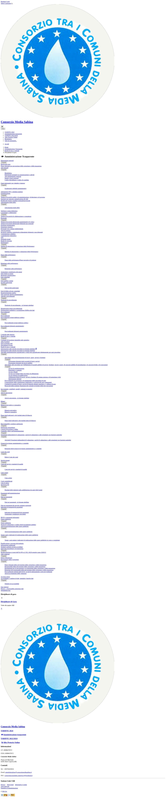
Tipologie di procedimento (9, 300)
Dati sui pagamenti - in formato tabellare (17, 502)
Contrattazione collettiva (8, 234)
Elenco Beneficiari (6, 558)
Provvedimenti (5, 312)
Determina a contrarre (15, 370)
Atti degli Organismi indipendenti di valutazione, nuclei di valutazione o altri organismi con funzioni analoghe (38, 440)
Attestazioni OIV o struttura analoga (12, 192)
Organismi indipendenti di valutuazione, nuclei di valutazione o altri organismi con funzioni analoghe (31, 435)
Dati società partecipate (12, 288)
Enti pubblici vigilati (7, 281)
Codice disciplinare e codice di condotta (17, 180)
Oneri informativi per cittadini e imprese (13, 183)
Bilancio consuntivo (11, 412)
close (3, 128)
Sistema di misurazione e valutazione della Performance (17, 246)
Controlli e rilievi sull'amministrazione (12, 431)
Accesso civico (5, 577)
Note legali (10, 785)
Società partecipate (6, 282)
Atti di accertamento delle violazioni (15, 573)
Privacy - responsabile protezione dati (12, 589)
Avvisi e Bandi (12, 372)
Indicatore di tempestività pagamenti (12, 507)
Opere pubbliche (6, 519)
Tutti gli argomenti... (11, 141)
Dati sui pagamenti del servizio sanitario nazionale (16, 505)
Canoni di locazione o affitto (9, 429)
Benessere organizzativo (8, 275)
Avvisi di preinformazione (16, 368)
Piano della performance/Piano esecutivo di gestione (20, 260)
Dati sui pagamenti (6, 497)
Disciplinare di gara (7, 345)
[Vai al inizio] (1, 609)
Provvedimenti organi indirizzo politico (12, 317)
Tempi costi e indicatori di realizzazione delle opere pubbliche (19, 535)
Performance (4, 242)
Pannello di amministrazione (9, 788)
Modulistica (8, 173)
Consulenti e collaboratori (8, 212)
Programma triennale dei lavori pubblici (20, 363)
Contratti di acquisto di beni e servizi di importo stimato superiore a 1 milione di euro (30, 384)
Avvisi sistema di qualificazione (18, 375)
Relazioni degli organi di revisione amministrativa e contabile (23, 448)
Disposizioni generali (7, 160)
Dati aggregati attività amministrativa (12, 294)
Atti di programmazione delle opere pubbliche (15, 526)
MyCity (4, 791)
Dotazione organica (7, 227)
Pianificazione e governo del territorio (12, 543)
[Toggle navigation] (2, 127)
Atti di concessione (6, 393)
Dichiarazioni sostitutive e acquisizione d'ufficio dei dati (17, 310)
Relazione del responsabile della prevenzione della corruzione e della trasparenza (29, 570)
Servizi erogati (5, 460)
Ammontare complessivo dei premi (11, 272)
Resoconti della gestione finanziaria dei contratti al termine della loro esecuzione (29, 386)
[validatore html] (4, 796)
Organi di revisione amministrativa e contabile (15, 443)
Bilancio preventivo (11, 410)
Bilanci (3, 401)
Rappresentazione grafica (8, 293)
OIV (2, 237)
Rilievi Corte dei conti (11, 457)
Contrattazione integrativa (8, 236)
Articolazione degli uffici (8, 202)
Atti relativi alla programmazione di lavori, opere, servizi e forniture (25, 357)
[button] (9, 132)
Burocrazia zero (5, 164)
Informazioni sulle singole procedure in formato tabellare (18, 350)
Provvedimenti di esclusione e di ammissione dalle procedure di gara (25, 380)
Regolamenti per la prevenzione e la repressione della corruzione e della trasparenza (30, 568)
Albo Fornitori (5, 342)
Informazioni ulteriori (14, 379)
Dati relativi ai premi (7, 273)
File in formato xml (6, 343)
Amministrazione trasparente (14, 735)
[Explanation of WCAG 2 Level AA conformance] (11, 796)
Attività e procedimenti (8, 296)
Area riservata (5, 786)
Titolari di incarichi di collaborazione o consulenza (16, 216)
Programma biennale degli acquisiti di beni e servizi (24, 361)
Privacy (3, 785)
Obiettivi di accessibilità (12, 584)
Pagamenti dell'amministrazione (10, 493)
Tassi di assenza (5, 230)
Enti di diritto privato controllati (10, 291)
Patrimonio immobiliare (8, 427)
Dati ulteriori (4, 587)
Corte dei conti (5, 452)
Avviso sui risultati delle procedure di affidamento (23, 374)
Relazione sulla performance (9, 263)
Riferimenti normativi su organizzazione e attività (19, 175)
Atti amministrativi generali (13, 176)
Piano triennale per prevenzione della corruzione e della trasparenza (21, 166)
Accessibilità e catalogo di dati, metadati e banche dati (17, 578)
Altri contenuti (5, 554)
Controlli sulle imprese (7, 334)
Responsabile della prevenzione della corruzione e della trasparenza (25, 566)
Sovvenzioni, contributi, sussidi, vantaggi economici (16, 389)
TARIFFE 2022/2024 (9, 739)
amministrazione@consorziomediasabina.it (18, 772)
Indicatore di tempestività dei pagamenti (17, 512)
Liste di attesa (5, 483)
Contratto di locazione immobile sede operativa (15, 340)
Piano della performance (8, 255)
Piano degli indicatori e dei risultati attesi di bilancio (16, 415)
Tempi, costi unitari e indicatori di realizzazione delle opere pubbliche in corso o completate (32, 540)
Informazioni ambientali (8, 545)
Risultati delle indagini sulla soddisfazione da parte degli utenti (23, 490)
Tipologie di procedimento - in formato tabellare (19, 305)
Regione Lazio (5, 1)
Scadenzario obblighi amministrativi (15, 188)
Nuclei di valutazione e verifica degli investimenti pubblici (18, 524)
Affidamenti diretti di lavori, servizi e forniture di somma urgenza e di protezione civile (34, 377)
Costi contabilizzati (6, 481)
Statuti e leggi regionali (12, 178)
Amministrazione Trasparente (13, 149)
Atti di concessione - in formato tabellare (17, 398)
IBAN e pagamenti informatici (10, 517)
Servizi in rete (5, 485)
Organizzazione (5, 193)
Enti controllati (5, 277)
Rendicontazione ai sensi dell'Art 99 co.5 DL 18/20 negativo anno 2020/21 (23, 552)
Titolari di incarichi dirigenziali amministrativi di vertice (17, 222)
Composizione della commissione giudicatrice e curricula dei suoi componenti (28, 382)
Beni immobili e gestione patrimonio (12, 424)
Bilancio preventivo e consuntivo (11, 405)
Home (6, 147)
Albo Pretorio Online (11, 742)
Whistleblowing (5, 590)
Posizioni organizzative (8, 225)
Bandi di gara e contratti (12, 151)
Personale (4, 218)
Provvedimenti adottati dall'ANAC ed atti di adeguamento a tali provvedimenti (28, 572)
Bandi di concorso (6, 241)
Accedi (7, 144)
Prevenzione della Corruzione (10, 559)
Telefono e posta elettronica (9, 211)
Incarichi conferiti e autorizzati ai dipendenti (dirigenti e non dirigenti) (22, 232)
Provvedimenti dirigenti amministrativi (12, 326)
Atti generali (4, 168)
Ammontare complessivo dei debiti (15, 514)
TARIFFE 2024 (7, 731)
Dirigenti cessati (5, 239)
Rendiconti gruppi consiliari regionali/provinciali (15, 201)
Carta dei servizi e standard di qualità (12, 464)
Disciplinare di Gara (9, 602)
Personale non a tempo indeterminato (12, 229)
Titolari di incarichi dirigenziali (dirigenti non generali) (17, 223)
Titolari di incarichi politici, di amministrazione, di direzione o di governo (23, 197)
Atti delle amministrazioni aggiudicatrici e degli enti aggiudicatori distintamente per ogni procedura (30, 352)
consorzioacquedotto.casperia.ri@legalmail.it (18, 775)
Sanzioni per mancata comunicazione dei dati (14, 199)
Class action (4, 473)
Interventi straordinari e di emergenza (12, 548)
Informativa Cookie (21, 785)
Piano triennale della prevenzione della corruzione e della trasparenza (25, 565)
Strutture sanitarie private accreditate (12, 547)
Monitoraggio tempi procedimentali (11, 308)
